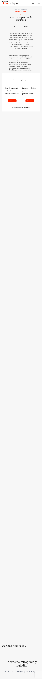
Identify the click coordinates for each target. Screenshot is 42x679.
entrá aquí (27, 107)
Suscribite (12, 100)
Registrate (29, 100)
